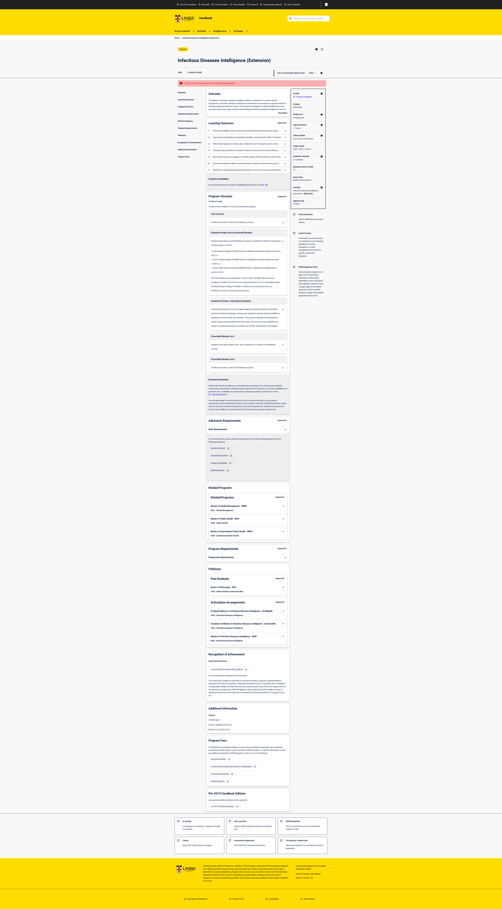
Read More (282, 113)
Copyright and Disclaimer (197, 899)
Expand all (282, 123)
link (266, 185)
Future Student (239, 5)
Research (254, 5)
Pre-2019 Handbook (188, 5)
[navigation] (220, 448)
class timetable (218, 394)
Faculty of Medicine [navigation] (304, 97)
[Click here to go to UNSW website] (185, 19)
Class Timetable (293, 5)
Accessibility (274, 899)
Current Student (221, 5)
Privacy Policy (238, 899)
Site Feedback (309, 899)
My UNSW (205, 5)
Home (177, 38)
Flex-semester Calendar (272, 5)
